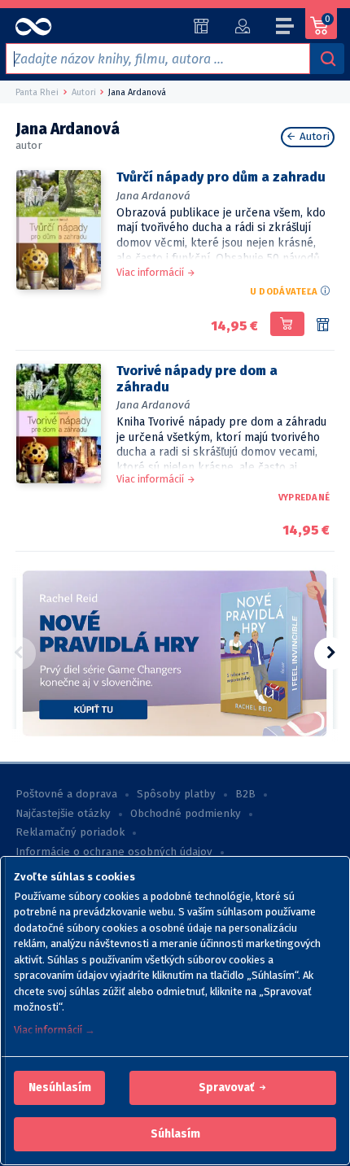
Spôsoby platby (176, 794)
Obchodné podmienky (185, 813)
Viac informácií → (54, 1030)
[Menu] (285, 28)
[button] (60, 1088)
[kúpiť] (287, 324)
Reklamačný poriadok (70, 832)
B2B (245, 794)
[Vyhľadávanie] (327, 58)
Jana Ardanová (153, 196)
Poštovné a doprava (66, 794)
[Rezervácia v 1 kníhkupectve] (323, 325)
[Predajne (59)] (201, 26)
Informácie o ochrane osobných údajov (113, 851)
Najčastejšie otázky (63, 813)
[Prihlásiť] (242, 26)
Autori (313, 136)
